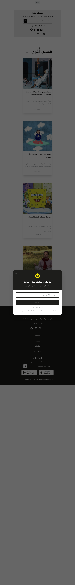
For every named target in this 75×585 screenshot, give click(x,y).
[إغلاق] (16, 273)
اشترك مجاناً (37, 302)
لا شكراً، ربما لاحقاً (37, 307)
